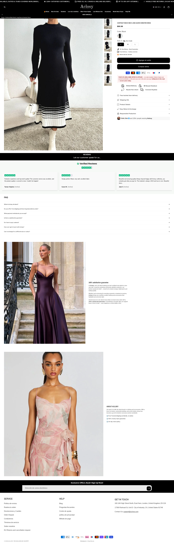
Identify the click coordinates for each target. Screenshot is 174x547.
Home (2, 17)
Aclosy (10, 541)
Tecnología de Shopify (21, 541)
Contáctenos (8, 519)
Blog (61, 503)
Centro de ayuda (65, 511)
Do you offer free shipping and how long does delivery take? (21, 209)
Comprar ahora (143, 66)
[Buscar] (4, 7)
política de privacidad (67, 515)
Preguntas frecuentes (67, 507)
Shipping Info (124, 100)
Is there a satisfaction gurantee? (13, 218)
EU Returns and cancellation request (17, 530)
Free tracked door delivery (129, 95)
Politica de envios (10, 503)
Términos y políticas (87, 541)
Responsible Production (128, 113)
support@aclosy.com (130, 512)
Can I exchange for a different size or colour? (17, 231)
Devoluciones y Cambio (12, 511)
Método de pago (65, 519)
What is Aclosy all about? (11, 204)
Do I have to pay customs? (11, 222)
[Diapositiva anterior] (2, 14)
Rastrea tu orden (10, 507)
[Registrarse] (149, 488)
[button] (108, 23)
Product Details (125, 104)
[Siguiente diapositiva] (172, 14)
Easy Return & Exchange (128, 109)
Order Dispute (9, 515)
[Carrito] (168, 7)
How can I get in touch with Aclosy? (14, 227)
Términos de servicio (11, 522)
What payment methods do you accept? (15, 213)
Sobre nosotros (9, 526)
